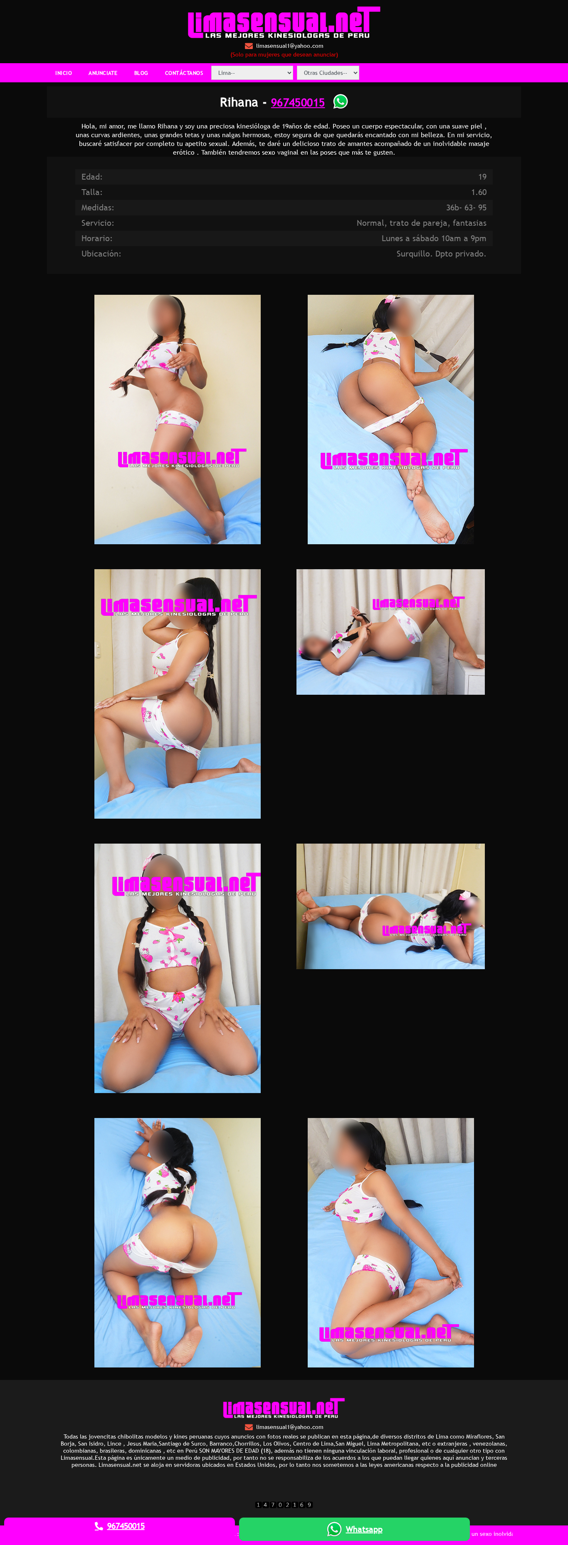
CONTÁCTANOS (184, 73)
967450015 (298, 102)
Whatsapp (364, 1529)
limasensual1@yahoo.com (290, 45)
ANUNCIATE (103, 73)
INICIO (63, 73)
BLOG (141, 73)
